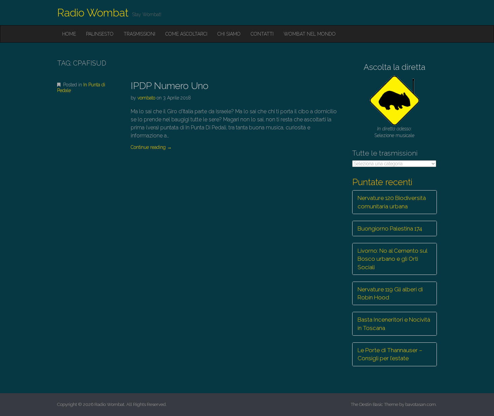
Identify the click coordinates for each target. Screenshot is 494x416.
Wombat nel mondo (310, 34)
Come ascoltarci (186, 34)
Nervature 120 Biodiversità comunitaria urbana (392, 202)
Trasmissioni (139, 34)
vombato (146, 97)
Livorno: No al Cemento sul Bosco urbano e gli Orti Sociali (392, 259)
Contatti (262, 34)
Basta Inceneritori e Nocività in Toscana (394, 323)
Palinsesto (100, 34)
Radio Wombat (93, 12)
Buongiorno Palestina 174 (390, 228)
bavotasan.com (420, 404)
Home (69, 34)
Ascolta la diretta (394, 67)
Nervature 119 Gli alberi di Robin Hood (390, 293)
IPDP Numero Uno (169, 85)
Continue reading (151, 147)
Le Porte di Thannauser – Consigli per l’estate (390, 354)
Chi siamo (229, 34)
